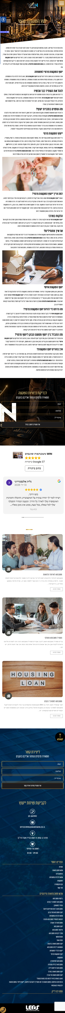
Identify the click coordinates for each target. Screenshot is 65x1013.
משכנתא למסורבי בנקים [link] (53, 701)
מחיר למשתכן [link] (58, 905)
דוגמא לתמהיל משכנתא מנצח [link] (53, 919)
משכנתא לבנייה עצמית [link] (55, 964)
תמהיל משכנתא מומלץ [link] (53, 637)
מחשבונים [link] (59, 874)
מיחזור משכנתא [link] (57, 930)
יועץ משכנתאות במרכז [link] (55, 971)
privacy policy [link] (57, 985)
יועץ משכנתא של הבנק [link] (55, 912)
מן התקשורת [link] (59, 884)
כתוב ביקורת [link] (34, 468)
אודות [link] (61, 867)
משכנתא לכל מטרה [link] (56, 923)
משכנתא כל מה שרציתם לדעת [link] (53, 909)
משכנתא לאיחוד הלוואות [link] (52, 574)
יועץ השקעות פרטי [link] (57, 954)
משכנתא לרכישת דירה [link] (56, 968)
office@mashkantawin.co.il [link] (32, 827)
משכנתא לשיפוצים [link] (56, 961)
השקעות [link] (60, 881)
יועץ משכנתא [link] (58, 926)
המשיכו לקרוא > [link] (56, 589)
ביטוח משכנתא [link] (58, 898)
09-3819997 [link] (32, 816)
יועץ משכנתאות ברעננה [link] (55, 944)
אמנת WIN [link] (59, 937)
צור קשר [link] (60, 888)
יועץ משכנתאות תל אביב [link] (55, 975)
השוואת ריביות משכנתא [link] (55, 947)
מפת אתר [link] (60, 940)
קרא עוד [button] (32, 509)
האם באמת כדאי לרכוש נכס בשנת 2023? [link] (50, 978)
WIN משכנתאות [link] (57, 870)
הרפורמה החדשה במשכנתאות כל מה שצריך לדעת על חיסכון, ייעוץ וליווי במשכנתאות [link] (36, 982)
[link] (32, 5)
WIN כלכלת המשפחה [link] (56, 877)
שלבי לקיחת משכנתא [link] (56, 933)
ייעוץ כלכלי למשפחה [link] (56, 951)
